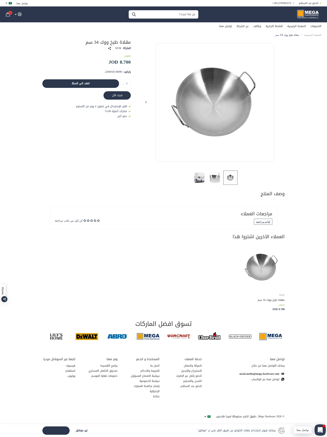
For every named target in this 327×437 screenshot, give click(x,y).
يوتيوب (71, 375)
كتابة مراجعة (263, 221)
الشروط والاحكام (150, 370)
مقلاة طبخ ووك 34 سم (271, 300)
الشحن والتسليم (192, 381)
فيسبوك (70, 365)
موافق (56, 430)
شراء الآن (117, 95)
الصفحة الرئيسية (296, 26)
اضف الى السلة (81, 83)
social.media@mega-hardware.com (259, 373)
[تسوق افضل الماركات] (271, 336)
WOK (118, 48)
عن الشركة (243, 26)
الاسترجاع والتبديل (191, 370)
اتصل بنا (155, 365)
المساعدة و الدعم (148, 359)
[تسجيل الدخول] (18, 14)
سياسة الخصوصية (149, 381)
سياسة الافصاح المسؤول (145, 375)
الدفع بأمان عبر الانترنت (189, 375)
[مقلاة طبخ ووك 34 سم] (262, 267)
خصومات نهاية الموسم (104, 375)
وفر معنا (112, 359)
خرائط (156, 396)
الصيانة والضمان (193, 365)
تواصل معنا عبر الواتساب (265, 379)
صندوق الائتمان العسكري (103, 370)
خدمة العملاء (193, 359)
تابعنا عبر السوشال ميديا (59, 359)
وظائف (257, 26)
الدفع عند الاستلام (191, 386)
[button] (145, 102)
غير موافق (82, 430)
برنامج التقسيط (109, 365)
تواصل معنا (22, 3)
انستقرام (70, 370)
